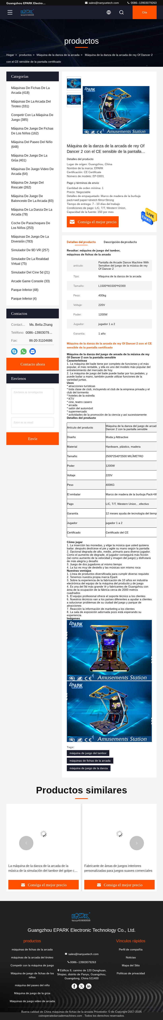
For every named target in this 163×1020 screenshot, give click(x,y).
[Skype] (14, 351)
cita (144, 12)
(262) (27, 185)
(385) (32, 117)
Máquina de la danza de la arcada (58, 54)
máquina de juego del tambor (88, 753)
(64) (32, 171)
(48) (24, 290)
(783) (30, 239)
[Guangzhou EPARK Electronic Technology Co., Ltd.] (27, 12)
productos (25, 54)
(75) (30, 261)
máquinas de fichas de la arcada (90, 760)
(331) (31, 104)
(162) (32, 131)
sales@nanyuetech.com (104, 2)
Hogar (10, 54)
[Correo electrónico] (32, 351)
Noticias (131, 957)
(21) (30, 272)
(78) (31, 212)
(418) (30, 90)
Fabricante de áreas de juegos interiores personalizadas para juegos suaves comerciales (118, 868)
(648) (31, 144)
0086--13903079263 (143, 2)
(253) (30, 225)
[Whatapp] (23, 351)
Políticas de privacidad (131, 973)
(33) (30, 281)
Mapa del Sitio (131, 965)
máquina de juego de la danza (89, 768)
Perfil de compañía (131, 949)
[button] (26, 843)
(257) (30, 250)
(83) (32, 198)
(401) (29, 158)
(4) (24, 298)
